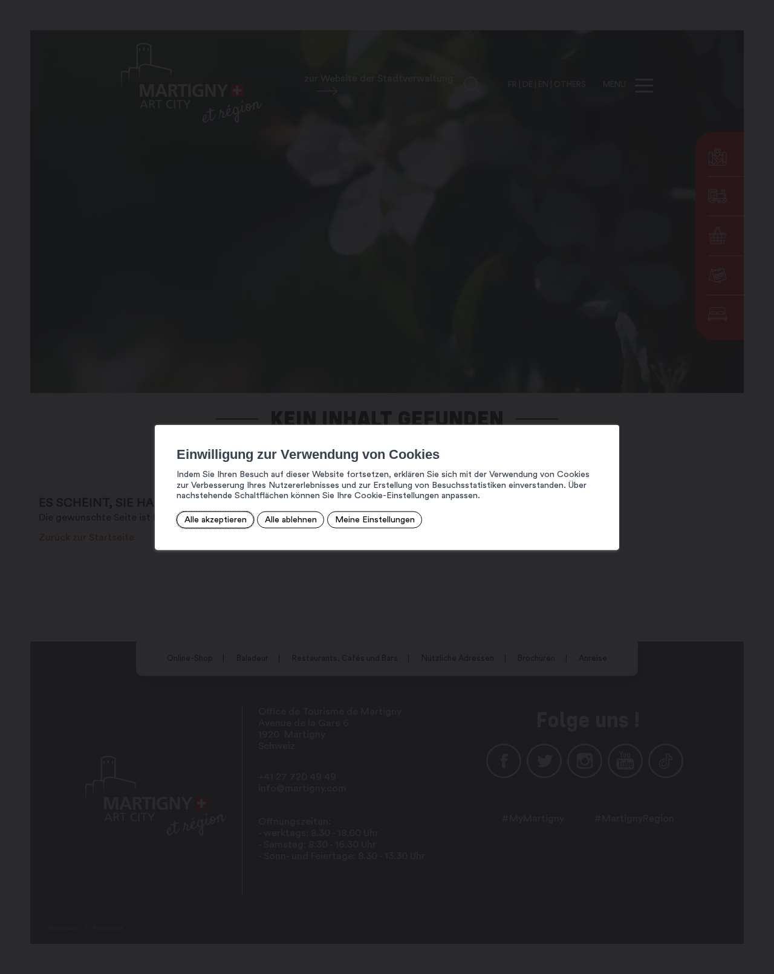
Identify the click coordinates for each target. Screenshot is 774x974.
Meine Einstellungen (375, 519)
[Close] (608, 411)
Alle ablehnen (291, 519)
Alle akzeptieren (215, 519)
